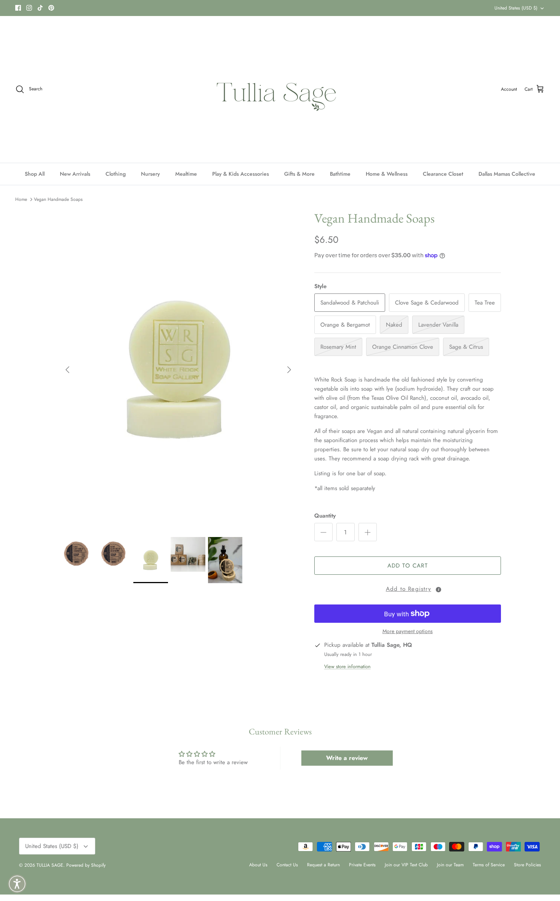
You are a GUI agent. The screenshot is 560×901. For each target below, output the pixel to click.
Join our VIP (170, 8)
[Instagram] (29, 8)
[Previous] (67, 369)
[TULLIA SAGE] (280, 89)
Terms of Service (489, 864)
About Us (258, 864)
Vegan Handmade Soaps (58, 199)
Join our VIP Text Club (406, 864)
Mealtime (186, 174)
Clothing (116, 174)
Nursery (150, 174)
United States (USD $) (516, 8)
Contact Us (287, 864)
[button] (407, 588)
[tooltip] (438, 589)
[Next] (289, 369)
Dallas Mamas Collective (506, 174)
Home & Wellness (387, 174)
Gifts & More (299, 174)
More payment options (407, 631)
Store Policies (527, 864)
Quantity (325, 516)
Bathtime (340, 174)
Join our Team (450, 864)
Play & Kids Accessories (240, 174)
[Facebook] (18, 8)
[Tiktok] (40, 8)
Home (21, 199)
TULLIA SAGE (50, 865)
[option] (178, 369)
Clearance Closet (443, 174)
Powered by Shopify (86, 865)
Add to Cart (407, 565)
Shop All (35, 174)
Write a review (347, 758)
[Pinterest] (51, 8)
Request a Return (323, 864)
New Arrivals (75, 174)
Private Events (362, 864)
